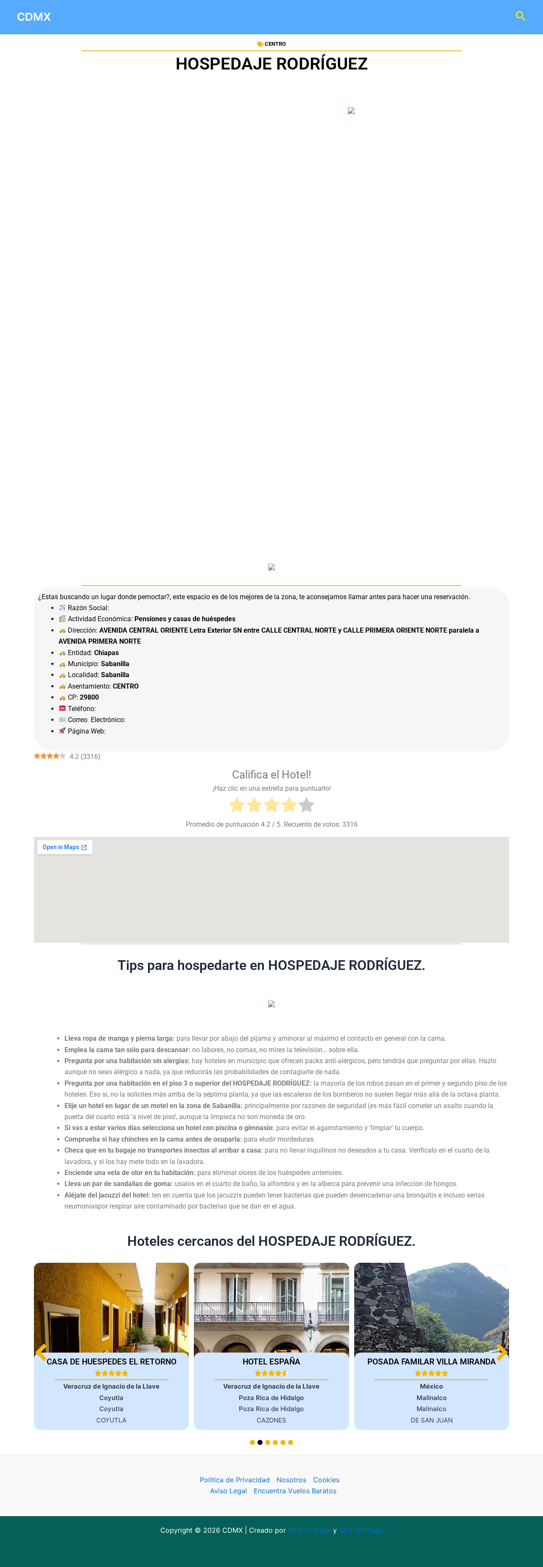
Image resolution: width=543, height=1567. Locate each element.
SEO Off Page (361, 1530)
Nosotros (291, 1479)
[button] (502, 1352)
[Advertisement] (271, 219)
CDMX (34, 16)
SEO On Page (309, 1530)
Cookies (326, 1479)
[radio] (237, 806)
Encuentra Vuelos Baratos (295, 1490)
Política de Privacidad (235, 1479)
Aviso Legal (228, 1490)
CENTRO (275, 44)
